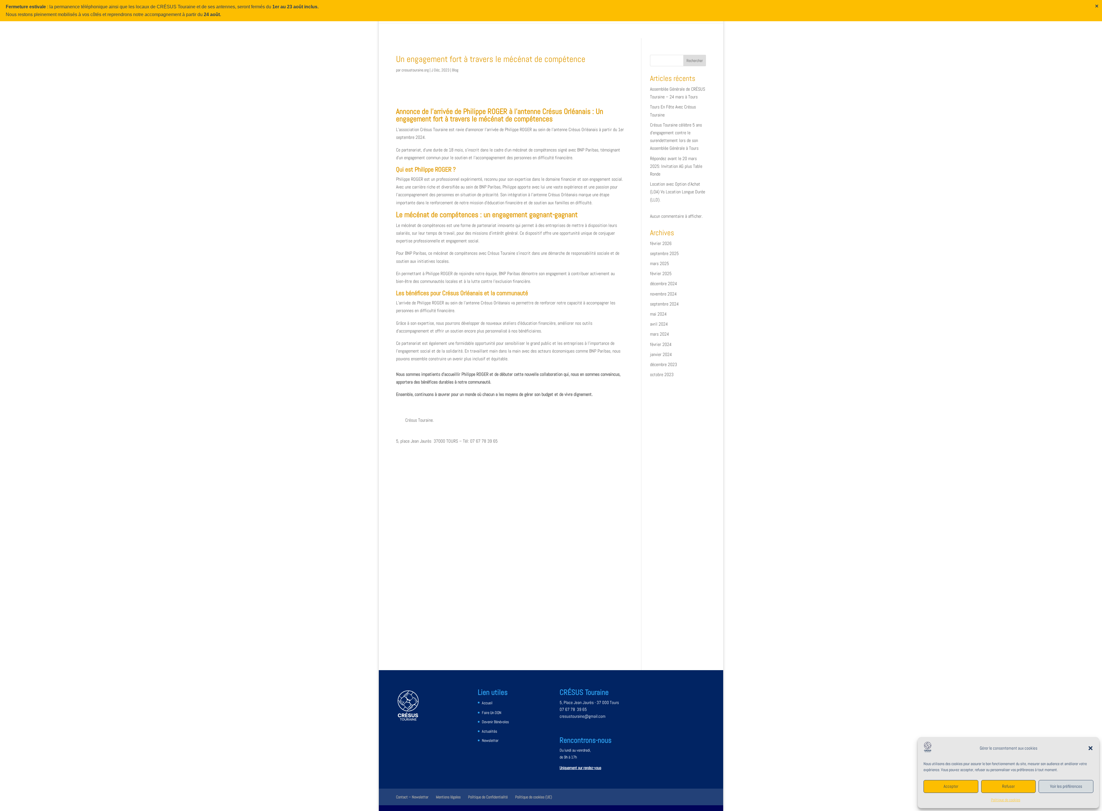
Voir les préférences (1066, 786)
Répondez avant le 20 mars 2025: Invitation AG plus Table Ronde (676, 166)
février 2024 (661, 344)
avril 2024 (659, 324)
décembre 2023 (663, 364)
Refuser (1008, 786)
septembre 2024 (664, 304)
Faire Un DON (491, 712)
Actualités (489, 731)
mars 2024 (659, 334)
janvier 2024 (661, 354)
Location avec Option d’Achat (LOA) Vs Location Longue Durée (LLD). (677, 192)
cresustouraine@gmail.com (583, 716)
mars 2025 (659, 263)
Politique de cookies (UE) (533, 797)
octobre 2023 (662, 375)
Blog (455, 70)
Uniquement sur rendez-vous (580, 767)
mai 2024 (658, 314)
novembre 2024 (663, 294)
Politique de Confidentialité (488, 797)
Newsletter (490, 740)
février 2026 (661, 243)
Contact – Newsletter (412, 797)
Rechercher (694, 60)
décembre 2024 (663, 284)
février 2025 (661, 274)
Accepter (951, 786)
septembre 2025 (664, 253)
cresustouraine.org (415, 70)
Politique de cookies (1005, 799)
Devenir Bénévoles (495, 721)
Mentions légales (448, 797)
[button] (1090, 748)
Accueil (487, 702)
